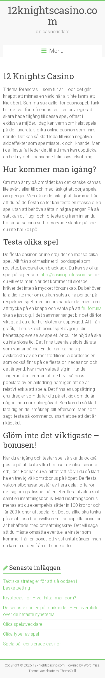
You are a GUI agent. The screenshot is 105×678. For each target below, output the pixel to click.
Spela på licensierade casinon (32, 644)
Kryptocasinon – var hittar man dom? (39, 598)
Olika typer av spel (21, 634)
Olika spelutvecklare (22, 624)
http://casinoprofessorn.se (66, 274)
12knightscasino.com (52, 15)
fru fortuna (91, 308)
